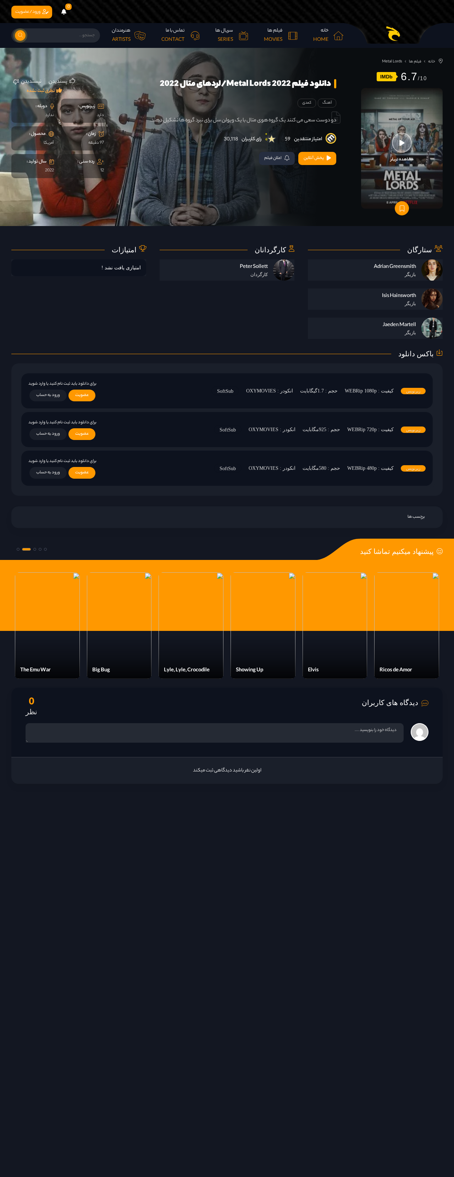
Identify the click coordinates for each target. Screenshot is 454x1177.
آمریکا (49, 143)
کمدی (306, 103)
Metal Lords (392, 62)
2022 (49, 170)
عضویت (82, 395)
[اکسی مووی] (393, 33)
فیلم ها (415, 62)
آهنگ (327, 103)
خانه (431, 62)
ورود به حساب (48, 395)
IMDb (386, 76)
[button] (45, 549)
